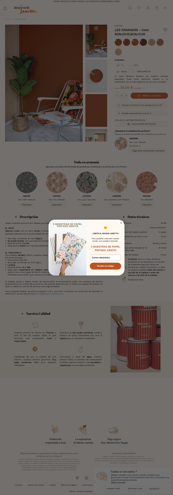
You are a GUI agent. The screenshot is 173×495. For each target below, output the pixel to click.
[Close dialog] (121, 223)
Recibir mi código (105, 266)
